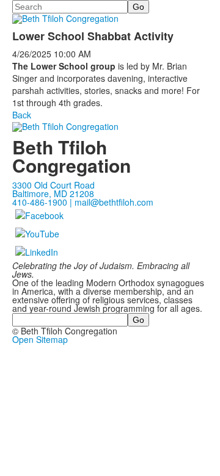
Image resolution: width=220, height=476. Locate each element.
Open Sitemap (40, 339)
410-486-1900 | (43, 202)
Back (21, 115)
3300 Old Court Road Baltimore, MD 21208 (53, 189)
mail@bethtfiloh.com (114, 202)
